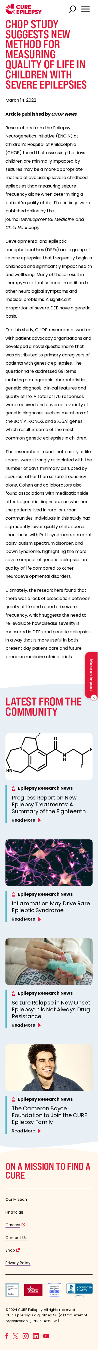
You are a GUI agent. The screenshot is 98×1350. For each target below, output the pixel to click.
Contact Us (16, 1237)
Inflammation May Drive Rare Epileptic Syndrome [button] (51, 907)
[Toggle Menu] (85, 9)
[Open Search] (73, 9)
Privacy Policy (17, 1263)
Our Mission (16, 1199)
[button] (23, 13)
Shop (10, 1250)
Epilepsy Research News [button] (45, 788)
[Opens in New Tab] (12, 1295)
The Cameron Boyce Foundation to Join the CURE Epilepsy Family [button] (49, 1115)
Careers (12, 1225)
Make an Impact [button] (91, 675)
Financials (14, 1212)
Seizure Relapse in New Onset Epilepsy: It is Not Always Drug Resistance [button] (51, 1009)
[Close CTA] (93, 697)
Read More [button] (23, 820)
